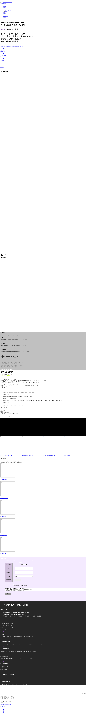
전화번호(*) (8, 572)
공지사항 (5, 6)
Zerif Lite (2, 716)
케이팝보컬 (3, 516)
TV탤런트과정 (8, 10)
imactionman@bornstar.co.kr (5, 704)
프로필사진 (8, 579)
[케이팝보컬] (7, 514)
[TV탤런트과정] (7, 495)
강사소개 (5, 12)
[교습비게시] (83, 693)
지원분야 (8, 564)
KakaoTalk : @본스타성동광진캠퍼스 (15, 46)
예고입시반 (7, 11)
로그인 (4, 17)
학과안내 (5, 7)
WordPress (11, 716)
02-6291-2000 (3, 706)
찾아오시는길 (5, 16)
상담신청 (5, 13)
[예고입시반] (7, 551)
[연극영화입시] (7, 477)
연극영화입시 (8, 8)
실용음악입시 (3, 535)
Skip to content (3, 3)
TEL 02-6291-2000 (4, 46)
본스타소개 (5, 5)
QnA (4, 15)
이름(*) (8, 568)
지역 (8, 576)
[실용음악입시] (7, 532)
